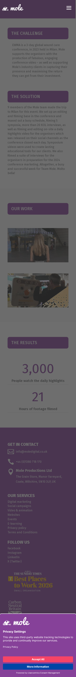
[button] (69, 7)
